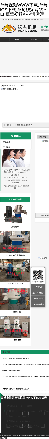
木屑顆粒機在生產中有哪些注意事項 (15, 358)
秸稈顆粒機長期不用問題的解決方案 (15, 388)
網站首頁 (12, 85)
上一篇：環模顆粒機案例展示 (18, 125)
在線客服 (39, 287)
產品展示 (34, 39)
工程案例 (20, 85)
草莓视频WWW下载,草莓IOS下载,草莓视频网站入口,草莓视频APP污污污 (24, 9)
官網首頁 (17, 39)
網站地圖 (3, 438)
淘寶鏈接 (40, 292)
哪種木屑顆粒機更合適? (11, 370)
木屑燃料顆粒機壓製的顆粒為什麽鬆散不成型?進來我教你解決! (25, 364)
